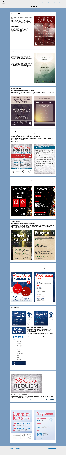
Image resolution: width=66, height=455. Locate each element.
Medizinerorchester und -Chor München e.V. (20, 452)
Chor (46, 2)
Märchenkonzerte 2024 (15, 221)
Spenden (63, 2)
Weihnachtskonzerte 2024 (16, 178)
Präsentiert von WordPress (37, 452)
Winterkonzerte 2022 (15, 307)
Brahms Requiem (14, 131)
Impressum (12, 448)
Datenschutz (18, 448)
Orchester (50, 2)
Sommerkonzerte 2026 (15, 13)
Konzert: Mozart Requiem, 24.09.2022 (18, 372)
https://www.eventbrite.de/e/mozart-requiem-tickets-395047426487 (42, 399)
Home (43, 2)
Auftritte (54, 2)
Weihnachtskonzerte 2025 (16, 88)
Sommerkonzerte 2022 (15, 404)
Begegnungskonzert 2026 (16, 51)
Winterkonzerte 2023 (15, 264)
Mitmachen (59, 2)
